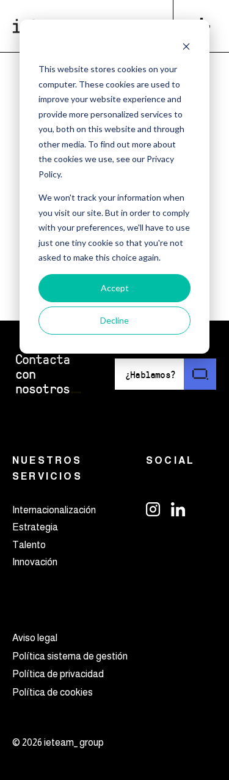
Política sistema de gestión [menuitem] (70, 656)
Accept (115, 288)
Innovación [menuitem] (34, 562)
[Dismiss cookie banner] (186, 46)
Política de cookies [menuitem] (52, 692)
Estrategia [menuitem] (35, 527)
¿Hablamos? (150, 374)
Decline (114, 320)
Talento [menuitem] (29, 545)
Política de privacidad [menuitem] (58, 674)
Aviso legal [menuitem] (34, 638)
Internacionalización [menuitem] (54, 510)
